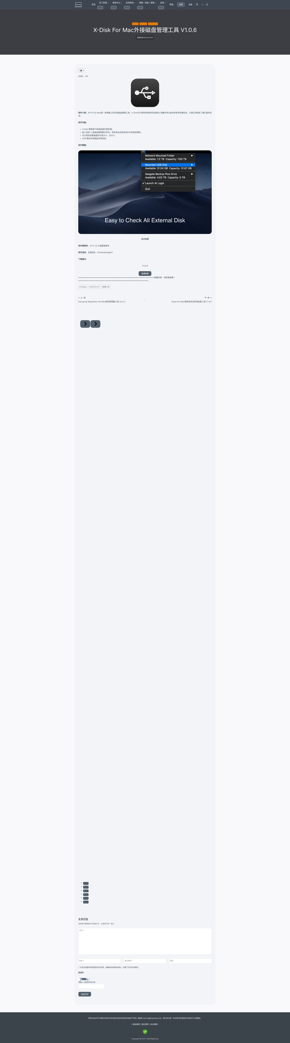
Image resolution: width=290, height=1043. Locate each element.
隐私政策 (136, 1024)
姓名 (81, 961)
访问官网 (145, 239)
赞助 (171, 4)
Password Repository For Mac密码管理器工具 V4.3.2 (101, 300)
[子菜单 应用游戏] (127, 7)
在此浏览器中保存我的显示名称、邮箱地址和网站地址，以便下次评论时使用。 (110, 967)
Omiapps (143, 24)
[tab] (86, 883)
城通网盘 (145, 273)
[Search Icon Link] (197, 4)
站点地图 (153, 1024)
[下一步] (95, 324)
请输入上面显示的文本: (87, 982)
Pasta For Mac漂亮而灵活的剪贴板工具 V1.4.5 (191, 300)
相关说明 (145, 1024)
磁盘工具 (135, 24)
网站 (171, 961)
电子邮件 (129, 961)
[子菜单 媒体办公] (113, 7)
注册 (190, 4)
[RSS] (207, 4)
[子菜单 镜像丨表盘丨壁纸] (140, 7)
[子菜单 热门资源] (100, 7)
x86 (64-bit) (153, 24)
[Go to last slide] (85, 324)
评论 (81, 930)
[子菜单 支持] (161, 7)
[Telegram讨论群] (202, 4)
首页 (94, 4)
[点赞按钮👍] (81, 70)
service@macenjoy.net (152, 1018)
